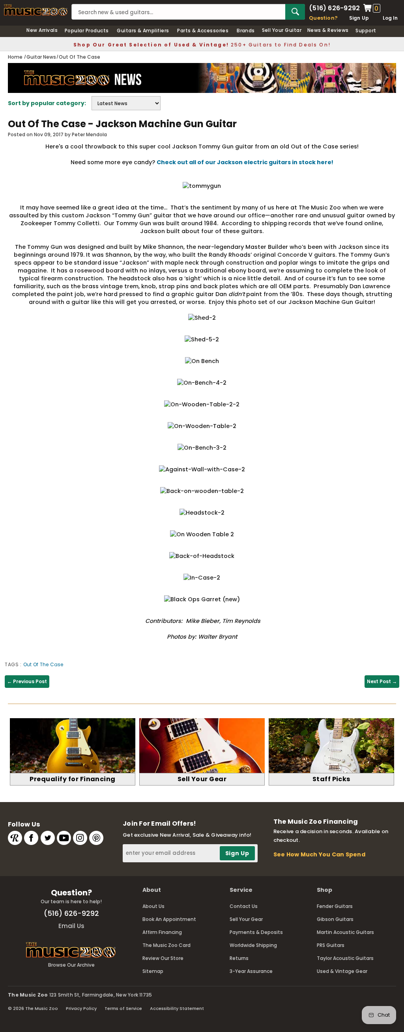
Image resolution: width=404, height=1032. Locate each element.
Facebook (31, 838)
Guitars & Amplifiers (143, 30)
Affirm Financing (162, 932)
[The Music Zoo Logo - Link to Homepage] (35, 10)
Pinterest (96, 838)
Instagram (80, 838)
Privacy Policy (81, 1008)
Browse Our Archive (71, 965)
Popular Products (87, 30)
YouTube (64, 838)
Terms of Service (123, 1008)
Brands (246, 30)
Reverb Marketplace (15, 838)
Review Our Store (162, 958)
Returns (239, 958)
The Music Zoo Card (166, 945)
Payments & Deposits (256, 932)
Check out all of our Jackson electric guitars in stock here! (245, 162)
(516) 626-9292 (334, 8)
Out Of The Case (43, 664)
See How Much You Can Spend (319, 854)
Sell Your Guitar (282, 30)
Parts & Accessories (202, 30)
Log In (390, 18)
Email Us (71, 926)
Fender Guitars (335, 906)
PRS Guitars (330, 945)
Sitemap (152, 971)
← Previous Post (27, 681)
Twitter (48, 838)
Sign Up (359, 18)
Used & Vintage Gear (342, 971)
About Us (153, 906)
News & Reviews (328, 30)
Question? (323, 18)
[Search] (295, 12)
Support (365, 30)
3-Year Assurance (251, 971)
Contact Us (244, 906)
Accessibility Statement (177, 1008)
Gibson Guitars (335, 919)
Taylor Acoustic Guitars (345, 958)
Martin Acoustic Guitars (345, 932)
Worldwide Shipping (253, 945)
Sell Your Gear (246, 919)
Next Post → (382, 681)
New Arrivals (42, 30)
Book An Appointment (169, 919)
